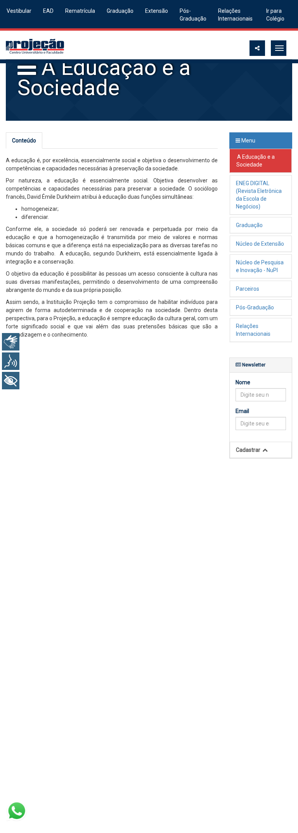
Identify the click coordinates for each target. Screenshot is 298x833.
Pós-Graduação (193, 15)
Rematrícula (80, 11)
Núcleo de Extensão (260, 244)
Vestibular (19, 11)
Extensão (156, 11)
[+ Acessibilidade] (10, 380)
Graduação (120, 11)
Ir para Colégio (275, 15)
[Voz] (10, 361)
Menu (247, 140)
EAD (48, 11)
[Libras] (10, 342)
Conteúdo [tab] (24, 140)
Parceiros (247, 289)
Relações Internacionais (235, 15)
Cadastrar (249, 450)
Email (242, 411)
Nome (243, 382)
